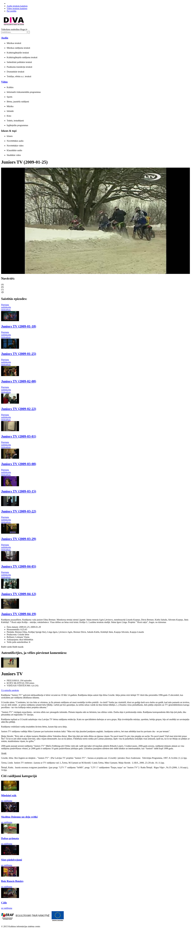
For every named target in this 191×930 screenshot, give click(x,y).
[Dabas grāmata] (10, 833)
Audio (4, 37)
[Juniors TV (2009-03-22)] (10, 505)
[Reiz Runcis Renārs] (10, 876)
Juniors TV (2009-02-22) (18, 409)
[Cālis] (10, 897)
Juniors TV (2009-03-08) (18, 464)
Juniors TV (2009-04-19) (18, 614)
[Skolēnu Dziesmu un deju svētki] (10, 811)
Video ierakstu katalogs (17, 8)
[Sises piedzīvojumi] (10, 854)
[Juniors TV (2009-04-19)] (10, 608)
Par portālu (11, 11)
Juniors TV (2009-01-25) (18, 354)
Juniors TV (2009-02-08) (18, 381)
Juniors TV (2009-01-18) (18, 326)
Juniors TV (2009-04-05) (18, 566)
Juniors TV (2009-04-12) (18, 594)
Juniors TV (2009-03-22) (18, 511)
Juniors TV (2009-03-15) (18, 491)
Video (4, 81)
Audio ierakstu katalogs (17, 6)
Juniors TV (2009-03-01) (18, 436)
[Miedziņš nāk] (10, 790)
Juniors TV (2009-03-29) (18, 539)
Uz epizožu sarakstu (10, 690)
